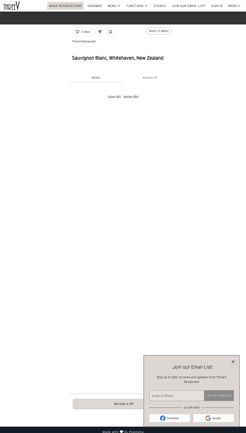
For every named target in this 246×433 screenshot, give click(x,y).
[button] (114, 6)
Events (160, 6)
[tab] (96, 77)
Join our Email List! (189, 6)
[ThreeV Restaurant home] (20, 6)
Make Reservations (65, 6)
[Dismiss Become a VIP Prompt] (233, 361)
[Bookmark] (110, 32)
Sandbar (94, 6)
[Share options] (100, 32)
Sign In (217, 6)
